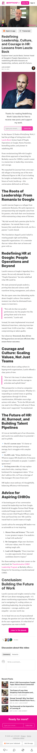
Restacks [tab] (15, 654)
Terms (29, 736)
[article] (18, 684)
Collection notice (18, 738)
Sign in (32, 3)
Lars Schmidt (6, 67)
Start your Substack (13, 743)
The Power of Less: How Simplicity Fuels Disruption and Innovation (21, 691)
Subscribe (25, 3)
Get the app (28, 743)
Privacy (23, 736)
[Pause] (2, 25)
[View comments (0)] (14, 750)
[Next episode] (7, 25)
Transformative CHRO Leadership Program (16, 565)
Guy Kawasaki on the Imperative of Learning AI (22, 707)
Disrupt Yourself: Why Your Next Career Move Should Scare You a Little (22, 699)
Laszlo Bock (6, 140)
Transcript (26, 31)
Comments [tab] (6, 654)
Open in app (10, 31)
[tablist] (10, 654)
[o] (5, 684)
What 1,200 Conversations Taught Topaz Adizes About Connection (22, 683)
